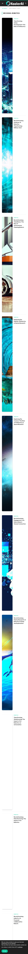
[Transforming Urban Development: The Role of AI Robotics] (7, 65)
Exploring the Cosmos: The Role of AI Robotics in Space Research (19, 421)
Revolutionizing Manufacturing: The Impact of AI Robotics (20, 819)
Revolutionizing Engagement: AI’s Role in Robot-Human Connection (20, 521)
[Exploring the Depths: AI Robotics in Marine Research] (7, 364)
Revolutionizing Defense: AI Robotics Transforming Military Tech (18, 124)
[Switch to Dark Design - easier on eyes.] (25, 3)
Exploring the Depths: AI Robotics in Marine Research (20, 321)
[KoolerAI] (15, 3)
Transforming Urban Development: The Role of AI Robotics (19, 23)
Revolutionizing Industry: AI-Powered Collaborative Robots (18, 920)
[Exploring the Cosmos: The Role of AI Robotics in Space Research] (7, 463)
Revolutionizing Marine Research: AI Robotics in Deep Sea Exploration (20, 620)
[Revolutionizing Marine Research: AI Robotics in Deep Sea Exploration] (7, 662)
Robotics (14, 8)
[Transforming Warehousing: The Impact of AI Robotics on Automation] (7, 762)
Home (10, 8)
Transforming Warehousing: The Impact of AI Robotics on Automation (19, 721)
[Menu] (2, 3)
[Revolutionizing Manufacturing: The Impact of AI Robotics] (7, 861)
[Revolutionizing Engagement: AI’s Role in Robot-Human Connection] (7, 563)
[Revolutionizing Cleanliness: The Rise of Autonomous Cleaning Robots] (7, 264)
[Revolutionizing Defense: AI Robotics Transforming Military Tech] (7, 165)
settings (20, 947)
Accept (4, 951)
